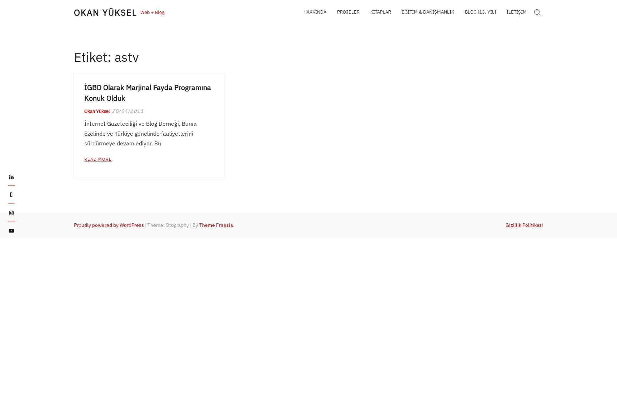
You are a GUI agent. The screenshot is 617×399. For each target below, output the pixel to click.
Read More (98, 159)
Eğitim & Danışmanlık (428, 12)
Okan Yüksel (105, 12)
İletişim (517, 12)
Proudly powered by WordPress (109, 225)
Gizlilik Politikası (524, 225)
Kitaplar (380, 12)
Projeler (348, 12)
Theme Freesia (216, 225)
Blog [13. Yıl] (480, 12)
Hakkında (315, 12)
